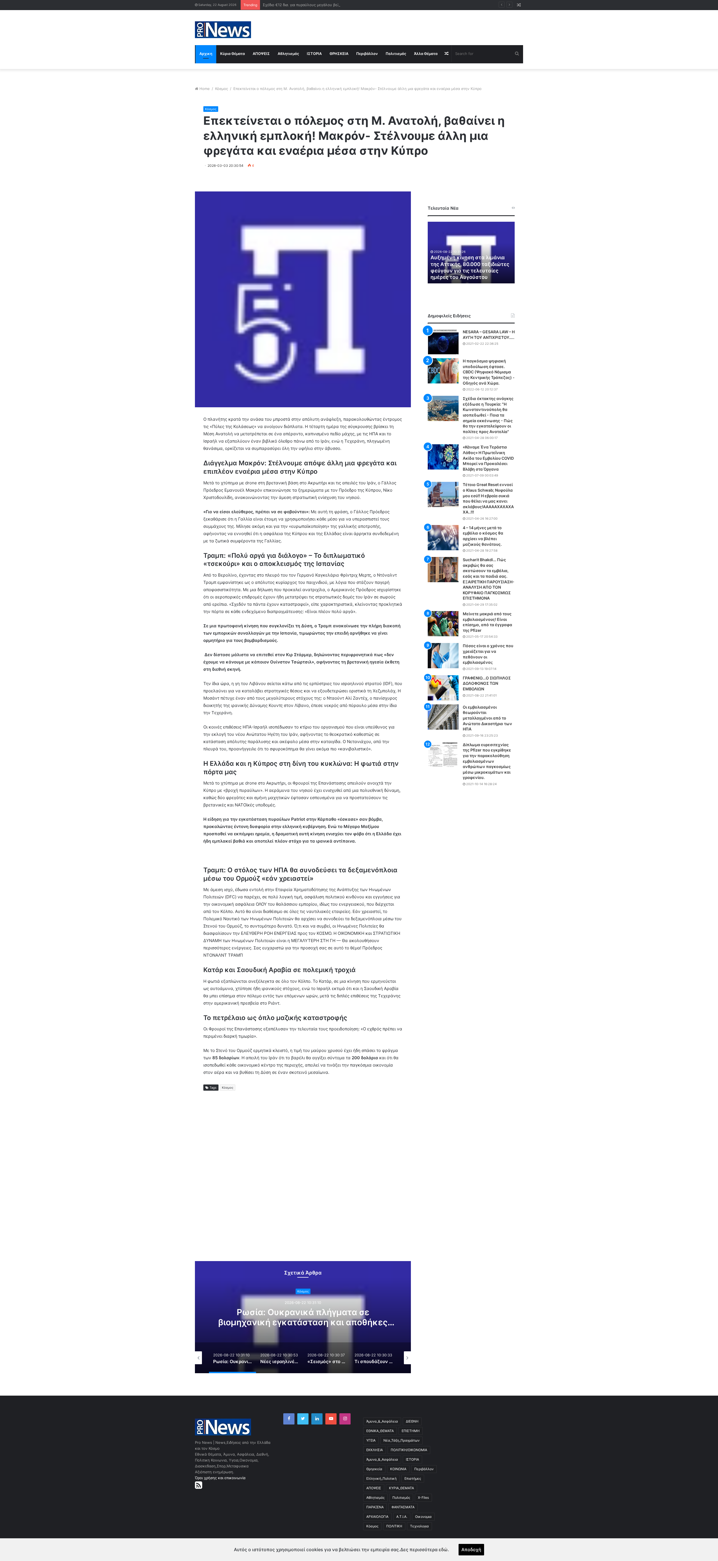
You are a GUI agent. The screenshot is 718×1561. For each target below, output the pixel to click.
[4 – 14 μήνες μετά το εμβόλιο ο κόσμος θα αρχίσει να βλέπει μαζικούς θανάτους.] (443, 537)
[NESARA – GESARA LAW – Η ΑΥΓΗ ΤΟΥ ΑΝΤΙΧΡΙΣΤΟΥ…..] (443, 341)
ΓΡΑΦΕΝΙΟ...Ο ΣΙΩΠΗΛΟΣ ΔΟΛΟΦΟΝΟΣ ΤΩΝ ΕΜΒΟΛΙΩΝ (487, 683)
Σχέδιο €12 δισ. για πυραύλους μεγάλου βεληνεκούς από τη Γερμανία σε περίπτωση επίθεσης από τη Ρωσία (356, 5)
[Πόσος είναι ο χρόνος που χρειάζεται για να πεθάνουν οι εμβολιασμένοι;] (443, 655)
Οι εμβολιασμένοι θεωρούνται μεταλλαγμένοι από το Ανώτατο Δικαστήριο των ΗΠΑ (487, 718)
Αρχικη (205, 53)
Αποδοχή (471, 1549)
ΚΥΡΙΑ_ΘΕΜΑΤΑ (401, 1488)
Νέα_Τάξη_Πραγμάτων (401, 1440)
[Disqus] (303, 1181)
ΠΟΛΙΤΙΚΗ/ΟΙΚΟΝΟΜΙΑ (409, 1450)
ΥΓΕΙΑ (371, 1440)
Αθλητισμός (288, 53)
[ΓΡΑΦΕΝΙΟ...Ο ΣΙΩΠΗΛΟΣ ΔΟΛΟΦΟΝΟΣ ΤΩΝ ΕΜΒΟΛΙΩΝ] (443, 687)
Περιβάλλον (367, 53)
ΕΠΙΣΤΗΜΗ (411, 1431)
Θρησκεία (374, 1469)
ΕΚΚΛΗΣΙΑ (374, 1450)
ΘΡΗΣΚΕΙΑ (339, 53)
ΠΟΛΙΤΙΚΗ (394, 1526)
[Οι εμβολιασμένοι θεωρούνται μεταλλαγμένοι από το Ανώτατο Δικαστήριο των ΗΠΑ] (443, 717)
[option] (303, 1317)
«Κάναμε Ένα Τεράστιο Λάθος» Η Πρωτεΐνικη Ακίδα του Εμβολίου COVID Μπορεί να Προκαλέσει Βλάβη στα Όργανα (488, 458)
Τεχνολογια (419, 1526)
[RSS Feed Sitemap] (198, 1485)
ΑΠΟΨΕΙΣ (261, 53)
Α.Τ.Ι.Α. (401, 1516)
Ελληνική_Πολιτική (381, 1478)
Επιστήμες (412, 1478)
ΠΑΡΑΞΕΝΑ (375, 1507)
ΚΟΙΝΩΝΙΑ (398, 1469)
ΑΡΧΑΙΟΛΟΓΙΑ (377, 1516)
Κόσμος (221, 88)
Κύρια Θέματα (232, 53)
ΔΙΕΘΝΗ (412, 1421)
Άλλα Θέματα (426, 53)
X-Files (423, 1497)
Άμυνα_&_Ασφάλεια (382, 1421)
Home (204, 88)
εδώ (443, 1549)
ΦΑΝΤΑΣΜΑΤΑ (403, 1507)
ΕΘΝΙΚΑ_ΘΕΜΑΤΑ (380, 1431)
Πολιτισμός (396, 53)
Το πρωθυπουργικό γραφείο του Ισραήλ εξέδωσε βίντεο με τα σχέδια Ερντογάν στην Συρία (471, 270)
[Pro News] (223, 29)
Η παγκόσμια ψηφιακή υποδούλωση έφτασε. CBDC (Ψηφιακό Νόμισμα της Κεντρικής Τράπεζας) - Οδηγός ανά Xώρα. (489, 372)
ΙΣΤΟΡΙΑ (314, 53)
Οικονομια (423, 1516)
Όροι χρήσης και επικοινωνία (220, 1478)
